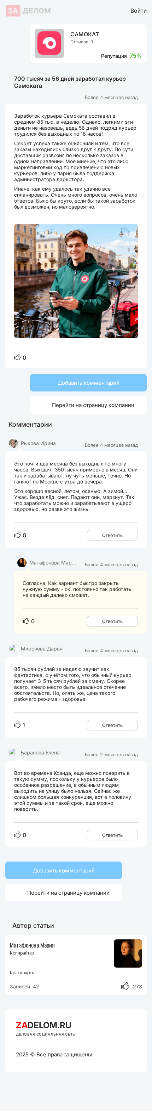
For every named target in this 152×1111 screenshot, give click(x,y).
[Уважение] (17, 358)
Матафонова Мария (32, 945)
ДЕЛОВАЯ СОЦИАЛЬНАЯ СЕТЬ (45, 1034)
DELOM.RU (43, 1025)
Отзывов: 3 (81, 41)
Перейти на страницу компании (84, 404)
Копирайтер (22, 953)
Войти (138, 10)
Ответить (112, 535)
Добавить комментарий (88, 382)
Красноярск (22, 972)
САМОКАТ (84, 34)
